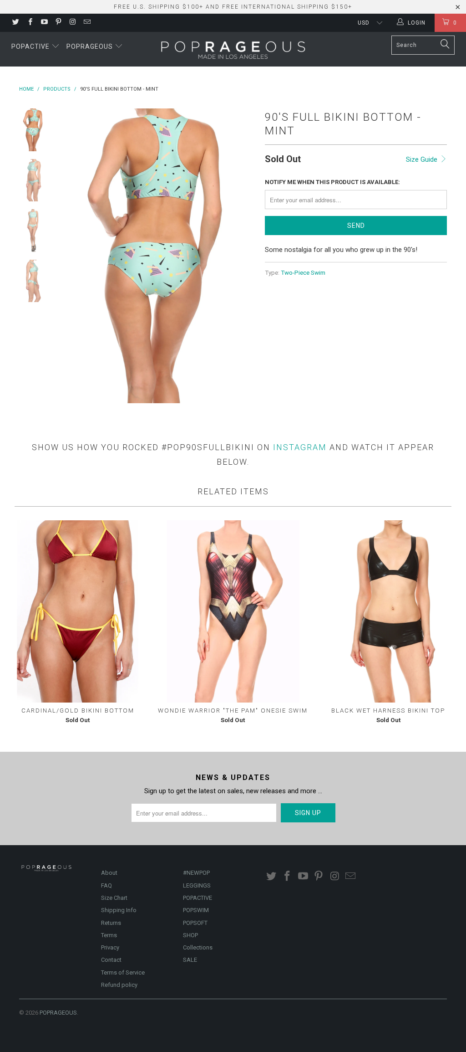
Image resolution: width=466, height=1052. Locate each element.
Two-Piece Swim (303, 272)
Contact (111, 959)
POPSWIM (196, 910)
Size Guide (422, 159)
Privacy (110, 947)
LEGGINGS (197, 885)
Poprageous (90, 46)
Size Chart (114, 897)
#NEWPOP (196, 872)
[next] (245, 255)
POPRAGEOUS (58, 1012)
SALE (190, 959)
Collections (198, 947)
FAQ (106, 885)
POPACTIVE (197, 897)
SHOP (190, 935)
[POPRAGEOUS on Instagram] (72, 23)
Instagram (300, 447)
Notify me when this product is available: (332, 182)
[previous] (69, 255)
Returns (111, 922)
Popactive (31, 46)
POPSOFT (195, 922)
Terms (109, 935)
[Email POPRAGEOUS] (86, 23)
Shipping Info (119, 910)
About (109, 872)
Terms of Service (123, 972)
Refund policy (119, 984)
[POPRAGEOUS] (233, 49)
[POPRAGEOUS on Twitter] (15, 23)
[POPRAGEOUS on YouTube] (44, 23)
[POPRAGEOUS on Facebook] (29, 23)
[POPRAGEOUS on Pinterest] (58, 23)
